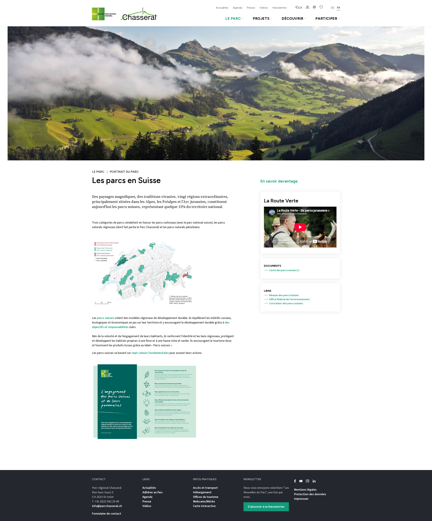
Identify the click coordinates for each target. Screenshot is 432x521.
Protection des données (310, 494)
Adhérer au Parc (152, 492)
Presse (251, 7)
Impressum (301, 499)
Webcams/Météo (204, 501)
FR (338, 7)
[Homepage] (139, 14)
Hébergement (202, 492)
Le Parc (233, 18)
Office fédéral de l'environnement (289, 299)
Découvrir (292, 18)
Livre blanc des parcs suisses (286, 303)
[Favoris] (321, 7)
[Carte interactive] (307, 7)
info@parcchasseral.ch (107, 506)
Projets (261, 18)
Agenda (237, 7)
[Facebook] (295, 481)
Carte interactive (204, 506)
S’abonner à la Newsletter (266, 507)
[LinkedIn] (314, 481)
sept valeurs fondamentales (150, 353)
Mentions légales (305, 490)
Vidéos (264, 7)
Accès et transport (205, 488)
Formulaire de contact (106, 514)
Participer (326, 18)
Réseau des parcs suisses (284, 295)
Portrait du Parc (124, 172)
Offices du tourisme (205, 497)
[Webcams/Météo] (298, 7)
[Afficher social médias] (314, 7)
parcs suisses (105, 318)
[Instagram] (307, 481)
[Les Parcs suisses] (105, 14)
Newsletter (280, 7)
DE (332, 7)
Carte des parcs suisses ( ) (284, 270)
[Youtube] (301, 481)
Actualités (222, 7)
